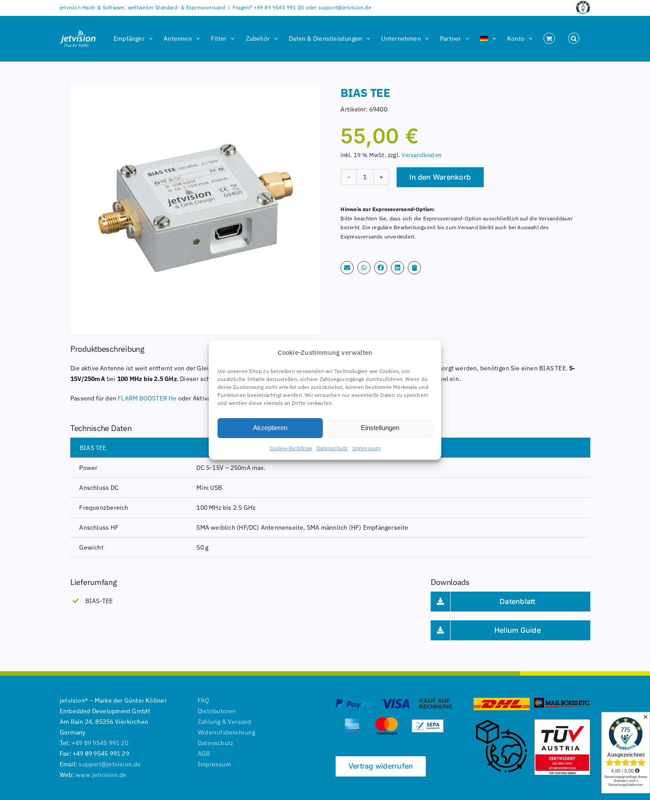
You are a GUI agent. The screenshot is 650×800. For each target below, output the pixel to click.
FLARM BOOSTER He (147, 398)
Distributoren (217, 711)
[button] (573, 38)
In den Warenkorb (440, 177)
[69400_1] (195, 209)
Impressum (366, 448)
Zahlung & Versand (225, 722)
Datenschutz (332, 448)
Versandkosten (421, 154)
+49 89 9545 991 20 (100, 743)
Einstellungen (380, 427)
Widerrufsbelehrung (226, 732)
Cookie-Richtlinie (291, 448)
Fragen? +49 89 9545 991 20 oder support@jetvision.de (302, 7)
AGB (204, 754)
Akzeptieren (270, 427)
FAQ (204, 700)
